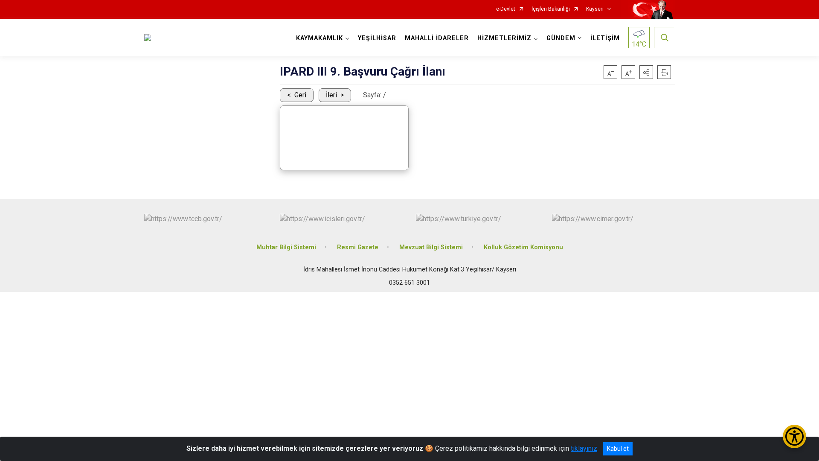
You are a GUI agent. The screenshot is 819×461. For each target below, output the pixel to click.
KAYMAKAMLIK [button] (319, 38)
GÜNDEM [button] (560, 38)
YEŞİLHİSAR (377, 38)
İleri (331, 95)
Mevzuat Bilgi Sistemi (431, 247)
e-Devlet (505, 9)
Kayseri (595, 9)
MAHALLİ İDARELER (437, 38)
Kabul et (618, 448)
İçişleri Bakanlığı (550, 9)
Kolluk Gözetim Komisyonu (523, 247)
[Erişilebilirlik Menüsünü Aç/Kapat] (794, 436)
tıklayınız (584, 448)
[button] (646, 72)
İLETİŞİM (605, 38)
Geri (300, 95)
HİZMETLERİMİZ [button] (504, 38)
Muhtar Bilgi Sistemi (286, 247)
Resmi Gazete (357, 247)
